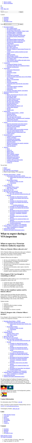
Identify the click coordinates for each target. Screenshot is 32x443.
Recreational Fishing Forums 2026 (15, 39)
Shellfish (9, 81)
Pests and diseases (11, 146)
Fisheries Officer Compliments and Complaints (18, 118)
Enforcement (7, 111)
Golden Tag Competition (13, 45)
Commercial (7, 63)
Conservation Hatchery (12, 107)
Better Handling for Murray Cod (15, 105)
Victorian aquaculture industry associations (17, 90)
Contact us (9, 162)
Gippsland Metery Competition (14, 33)
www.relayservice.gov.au (12, 406)
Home (5, 167)
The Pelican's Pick (11, 46)
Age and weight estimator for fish (15, 130)
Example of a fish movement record (18, 206)
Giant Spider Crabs (11, 128)
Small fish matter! (11, 141)
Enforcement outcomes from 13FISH (16, 176)
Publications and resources (13, 157)
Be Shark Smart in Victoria (13, 99)
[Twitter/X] (8, 21)
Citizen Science (10, 133)
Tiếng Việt (6, 9)
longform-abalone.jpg (18, 205)
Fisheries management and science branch (17, 123)
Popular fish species (12, 104)
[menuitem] (17, 179)
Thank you (9, 184)
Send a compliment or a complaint (15, 227)
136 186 (20, 402)
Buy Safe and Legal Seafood (14, 117)
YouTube (6, 20)
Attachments (13, 183)
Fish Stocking (10, 43)
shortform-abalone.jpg (15, 223)
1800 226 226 (16, 408)
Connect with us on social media (15, 159)
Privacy (5, 417)
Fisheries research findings (13, 126)
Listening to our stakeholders (14, 136)
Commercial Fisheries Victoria (14, 64)
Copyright (6, 416)
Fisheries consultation (12, 144)
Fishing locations (11, 54)
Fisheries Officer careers (13, 187)
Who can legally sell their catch (14, 192)
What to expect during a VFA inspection (17, 224)
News (8, 148)
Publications (10, 89)
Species (9, 74)
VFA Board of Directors (13, 161)
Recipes (9, 108)
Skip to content (7, 2)
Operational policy (8, 135)
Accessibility (7, 420)
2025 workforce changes (13, 154)
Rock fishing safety (11, 58)
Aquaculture (7, 68)
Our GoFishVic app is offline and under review (18, 60)
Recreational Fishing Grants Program (16, 40)
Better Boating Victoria (12, 56)
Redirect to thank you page (16, 181)
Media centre (10, 151)
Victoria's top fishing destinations (15, 42)
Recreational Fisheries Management (15, 36)
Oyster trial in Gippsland (13, 75)
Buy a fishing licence (12, 28)
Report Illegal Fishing (12, 180)
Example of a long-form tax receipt (18, 201)
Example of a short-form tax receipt (18, 196)
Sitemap (6, 421)
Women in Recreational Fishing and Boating (18, 57)
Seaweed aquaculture (12, 82)
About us (6, 147)
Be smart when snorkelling (13, 101)
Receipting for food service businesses (19, 210)
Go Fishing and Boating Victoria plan (16, 35)
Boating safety (10, 110)
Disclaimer (6, 418)
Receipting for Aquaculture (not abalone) (20, 221)
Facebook (6, 17)
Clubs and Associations (12, 61)
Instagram (6, 18)
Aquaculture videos (11, 87)
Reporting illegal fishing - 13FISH (15, 112)
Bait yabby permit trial (12, 47)
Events (8, 38)
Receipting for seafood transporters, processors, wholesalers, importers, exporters (18, 213)
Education (6, 93)
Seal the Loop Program (12, 100)
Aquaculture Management (13, 69)
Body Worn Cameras (12, 188)
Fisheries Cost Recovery (13, 67)
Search (2, 12)
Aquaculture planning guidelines (15, 86)
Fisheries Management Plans (14, 140)
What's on (9, 150)
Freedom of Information (13, 158)
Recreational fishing (9, 27)
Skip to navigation (8, 3)
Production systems (11, 72)
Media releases (10, 153)
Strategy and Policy (11, 137)
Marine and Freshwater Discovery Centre (17, 94)
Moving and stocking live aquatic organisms (17, 143)
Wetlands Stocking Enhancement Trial (16, 132)
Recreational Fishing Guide (13, 29)
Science (6, 122)
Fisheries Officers (11, 114)
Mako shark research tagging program (16, 125)
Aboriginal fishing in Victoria (11, 92)
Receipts (9, 195)
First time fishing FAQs (12, 103)
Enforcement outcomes (12, 119)
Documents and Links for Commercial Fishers (18, 65)
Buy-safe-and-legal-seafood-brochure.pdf (20, 194)
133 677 (3, 406)
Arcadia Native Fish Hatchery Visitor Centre (18, 31)
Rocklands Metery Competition (14, 32)
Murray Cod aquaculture (13, 79)
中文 (2, 9)
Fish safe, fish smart (12, 96)
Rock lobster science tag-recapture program (17, 129)
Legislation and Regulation (13, 139)
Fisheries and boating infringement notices (17, 121)
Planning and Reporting (12, 155)
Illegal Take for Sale (12, 115)
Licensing (9, 71)
